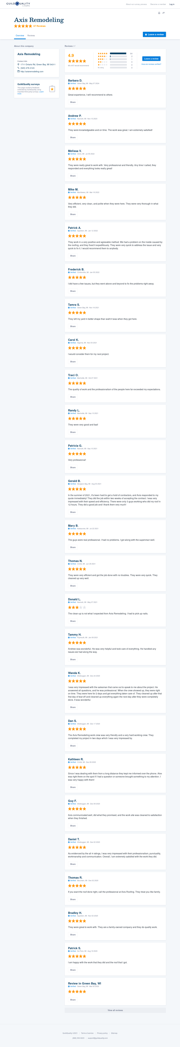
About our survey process (136, 4)
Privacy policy (102, 1033)
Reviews (31, 35)
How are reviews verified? (151, 64)
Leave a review (156, 34)
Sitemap (114, 1033)
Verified (73, 83)
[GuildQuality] (18, 4)
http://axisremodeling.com (32, 71)
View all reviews (115, 1010)
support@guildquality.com (98, 1038)
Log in (171, 4)
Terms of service (87, 1033)
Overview (20, 35)
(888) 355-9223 (78, 1038)
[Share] (163, 13)
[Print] (159, 13)
